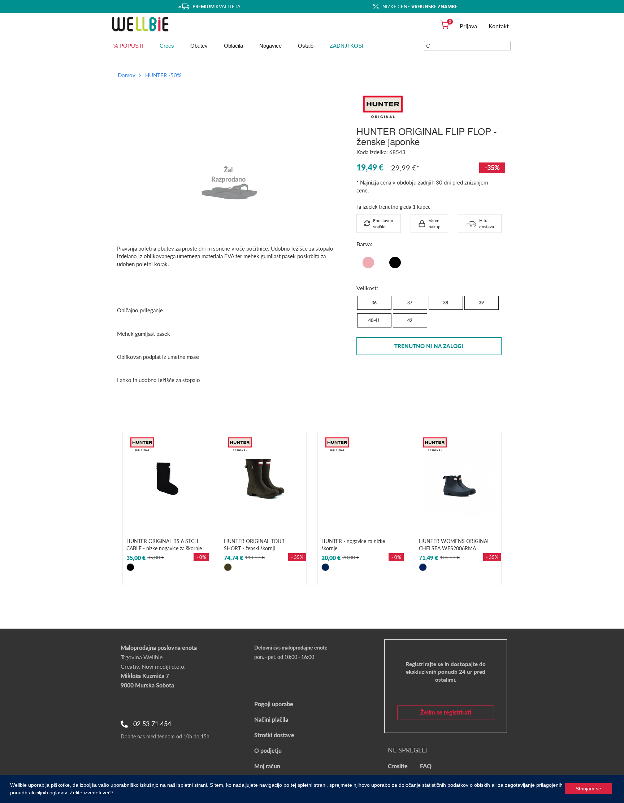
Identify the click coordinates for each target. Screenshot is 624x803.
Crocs (167, 46)
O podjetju (268, 750)
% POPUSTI (128, 46)
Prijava (468, 25)
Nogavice (270, 46)
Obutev (199, 46)
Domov (126, 75)
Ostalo (305, 46)
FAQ (426, 766)
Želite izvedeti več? (91, 792)
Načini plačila (271, 719)
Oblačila (233, 46)
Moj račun (267, 766)
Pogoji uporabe (273, 703)
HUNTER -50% (163, 75)
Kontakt (499, 25)
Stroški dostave (274, 735)
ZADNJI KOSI (346, 46)
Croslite (398, 766)
